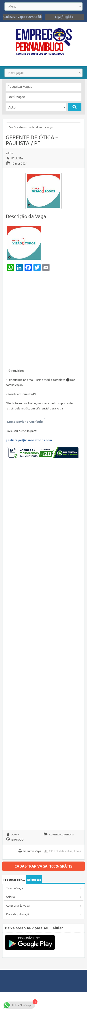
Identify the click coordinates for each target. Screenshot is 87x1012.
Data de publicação (18, 914)
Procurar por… (14, 879)
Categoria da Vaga (18, 905)
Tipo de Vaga (14, 888)
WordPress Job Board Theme (42, 1002)
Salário (10, 896)
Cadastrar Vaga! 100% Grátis (22, 17)
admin (10, 153)
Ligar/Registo (64, 17)
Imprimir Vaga (32, 851)
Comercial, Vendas (61, 834)
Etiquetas (34, 879)
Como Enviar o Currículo (25, 422)
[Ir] (74, 107)
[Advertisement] (43, 320)
